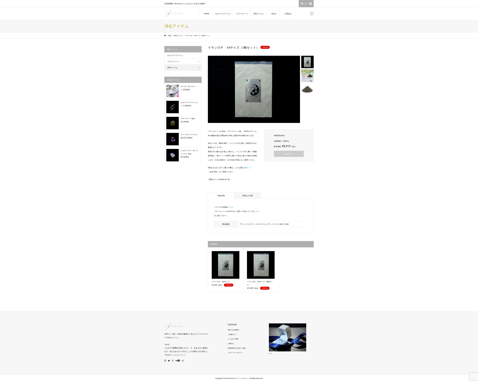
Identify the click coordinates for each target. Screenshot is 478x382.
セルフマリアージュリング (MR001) (189, 104)
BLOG (274, 13)
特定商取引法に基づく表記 (237, 348)
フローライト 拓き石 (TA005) (188, 120)
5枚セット (248, 167)
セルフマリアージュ (223, 13)
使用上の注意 (247, 195)
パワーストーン (242, 13)
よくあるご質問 (233, 339)
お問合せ (288, 13)
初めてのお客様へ (234, 330)
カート (307, 3)
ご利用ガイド (232, 334)
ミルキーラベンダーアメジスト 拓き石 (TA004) (189, 153)
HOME (206, 13)
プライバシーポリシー (235, 353)
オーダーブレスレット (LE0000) (188, 88)
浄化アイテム (258, 13)
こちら (230, 207)
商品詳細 (221, 195)
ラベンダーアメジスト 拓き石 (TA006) (189, 136)
